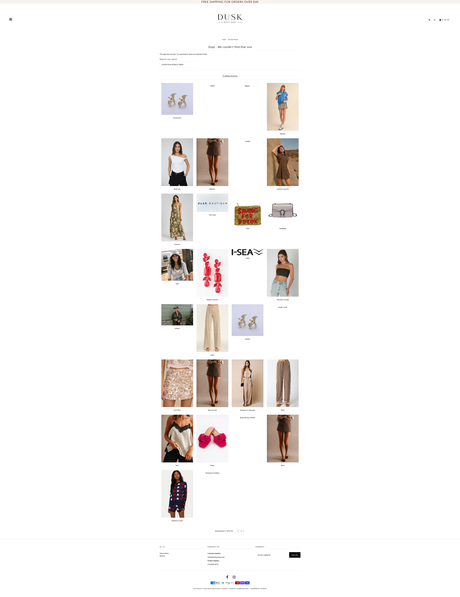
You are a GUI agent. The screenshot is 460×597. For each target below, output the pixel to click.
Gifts (247, 228)
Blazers (247, 86)
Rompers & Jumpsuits (247, 410)
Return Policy (164, 553)
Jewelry (247, 339)
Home (224, 39)
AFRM (212, 86)
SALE (283, 410)
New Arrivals (212, 410)
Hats (177, 284)
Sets (177, 465)
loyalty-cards (282, 307)
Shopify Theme (228, 588)
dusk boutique (214, 588)
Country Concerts (283, 189)
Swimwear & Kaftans (212, 473)
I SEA (247, 258)
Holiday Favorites (212, 300)
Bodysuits (177, 189)
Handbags (282, 228)
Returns (162, 556)
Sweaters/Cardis (177, 521)
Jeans (212, 355)
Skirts (283, 465)
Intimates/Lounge (283, 300)
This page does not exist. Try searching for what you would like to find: (183, 54)
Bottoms (212, 189)
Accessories (177, 118)
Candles (247, 141)
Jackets (177, 328)
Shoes (212, 465)
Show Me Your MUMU (247, 418)
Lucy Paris (177, 410)
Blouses (282, 134)
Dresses (177, 244)
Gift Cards (212, 215)
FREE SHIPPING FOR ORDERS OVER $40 (230, 1)
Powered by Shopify (258, 588)
